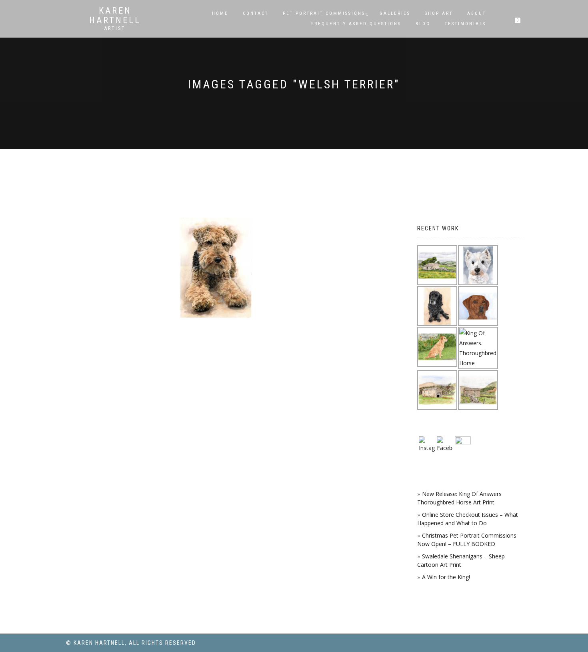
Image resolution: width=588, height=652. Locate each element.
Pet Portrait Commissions (324, 13)
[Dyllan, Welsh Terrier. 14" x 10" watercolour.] (216, 268)
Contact (255, 13)
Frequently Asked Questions (356, 23)
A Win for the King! (446, 577)
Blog (423, 23)
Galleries (395, 13)
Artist (115, 28)
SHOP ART (439, 13)
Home (220, 13)
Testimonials (465, 23)
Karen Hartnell (115, 15)
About (476, 13)
